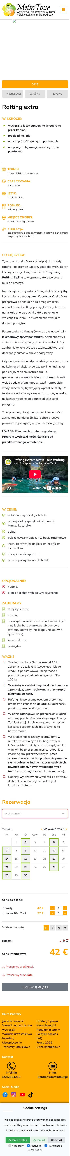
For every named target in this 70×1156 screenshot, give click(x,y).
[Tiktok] (31, 1095)
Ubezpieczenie (12, 1042)
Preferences (55, 1145)
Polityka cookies (47, 1034)
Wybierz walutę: (13, 927)
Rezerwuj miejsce (35, 987)
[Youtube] (22, 1095)
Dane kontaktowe (48, 1047)
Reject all (56, 1140)
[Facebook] (5, 1095)
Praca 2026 (44, 1042)
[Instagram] (14, 1095)
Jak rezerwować (13, 1021)
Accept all (39, 1140)
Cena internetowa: (14, 954)
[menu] (63, 9)
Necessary (18, 1145)
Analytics (36, 1145)
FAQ (39, 1038)
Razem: (7, 940)
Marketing (36, 1149)
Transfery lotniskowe (16, 1047)
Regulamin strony (48, 1029)
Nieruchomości (46, 1025)
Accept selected (17, 1140)
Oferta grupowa (47, 1021)
